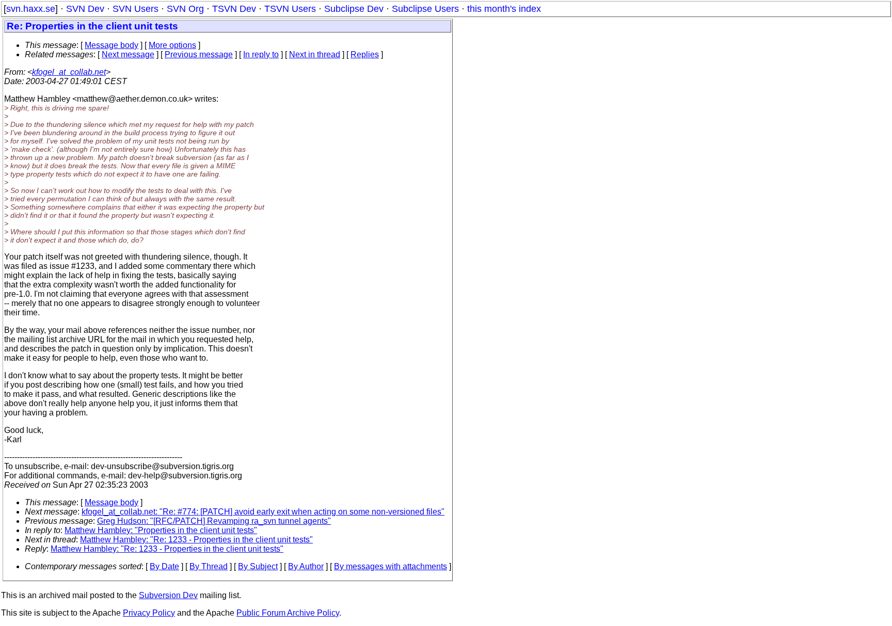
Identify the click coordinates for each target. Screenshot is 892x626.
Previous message (199, 54)
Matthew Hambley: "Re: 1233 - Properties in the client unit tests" (196, 539)
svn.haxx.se (30, 9)
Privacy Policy (149, 612)
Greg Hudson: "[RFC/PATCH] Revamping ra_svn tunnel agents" (214, 521)
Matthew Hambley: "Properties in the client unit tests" (161, 530)
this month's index (504, 9)
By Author (306, 566)
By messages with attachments (390, 566)
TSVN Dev (234, 9)
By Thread (208, 566)
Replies (365, 54)
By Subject (258, 566)
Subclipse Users (425, 9)
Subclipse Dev (354, 9)
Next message (128, 54)
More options (172, 45)
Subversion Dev (168, 595)
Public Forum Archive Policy (287, 612)
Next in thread (314, 54)
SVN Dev (85, 9)
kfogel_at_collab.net (69, 72)
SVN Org (185, 9)
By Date (164, 566)
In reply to (261, 54)
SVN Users (135, 9)
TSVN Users (290, 9)
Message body (111, 45)
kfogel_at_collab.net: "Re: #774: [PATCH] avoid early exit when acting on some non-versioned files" (263, 511)
